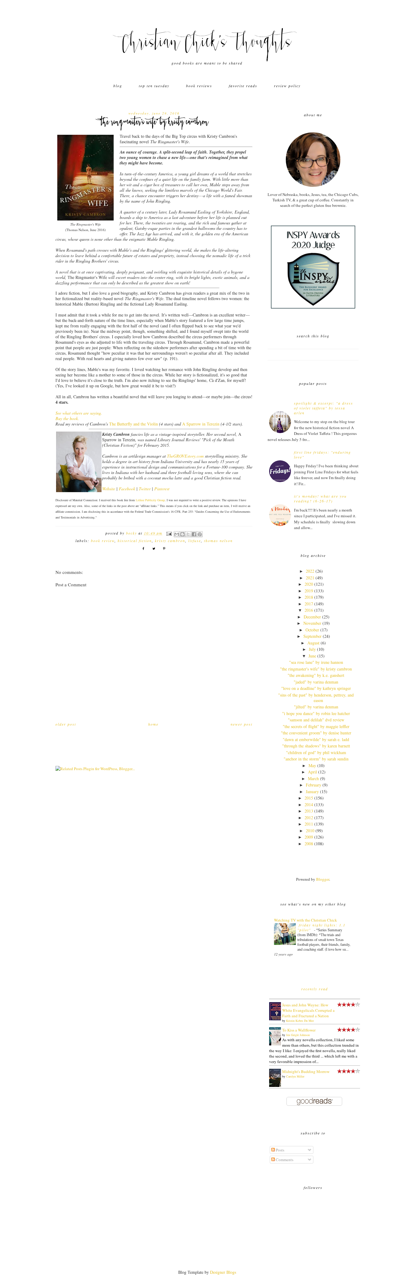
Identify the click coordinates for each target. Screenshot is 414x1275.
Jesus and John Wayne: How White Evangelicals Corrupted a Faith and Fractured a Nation (308, 1010)
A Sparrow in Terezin (200, 424)
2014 (309, 804)
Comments (284, 1159)
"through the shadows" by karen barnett (316, 746)
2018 (309, 597)
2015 (309, 798)
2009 (309, 837)
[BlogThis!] (182, 534)
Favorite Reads (243, 85)
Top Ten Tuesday (154, 85)
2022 (310, 571)
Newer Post (241, 724)
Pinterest (161, 489)
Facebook (127, 489)
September (312, 636)
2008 (309, 843)
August (313, 643)
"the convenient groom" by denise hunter (316, 733)
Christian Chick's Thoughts (207, 44)
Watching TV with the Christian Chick (305, 920)
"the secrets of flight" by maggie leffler (316, 726)
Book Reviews (199, 85)
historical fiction (135, 540)
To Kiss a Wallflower (299, 1030)
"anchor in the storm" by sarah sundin (316, 759)
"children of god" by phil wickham (316, 752)
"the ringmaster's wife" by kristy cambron (316, 669)
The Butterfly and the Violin (133, 424)
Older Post (65, 724)
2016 (309, 610)
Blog (117, 85)
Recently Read (314, 988)
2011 (309, 824)
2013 (309, 811)
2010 (310, 830)
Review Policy (287, 85)
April (312, 772)
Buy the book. (67, 418)
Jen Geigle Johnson (298, 1035)
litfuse (194, 540)
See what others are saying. (78, 413)
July (312, 649)
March (313, 778)
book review (103, 540)
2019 (309, 591)
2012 (309, 817)
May (312, 765)
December (312, 617)
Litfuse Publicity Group (150, 500)
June (312, 656)
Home (153, 724)
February (313, 785)
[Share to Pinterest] (200, 534)
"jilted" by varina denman (316, 707)
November (312, 623)
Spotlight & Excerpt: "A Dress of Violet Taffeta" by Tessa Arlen (323, 408)
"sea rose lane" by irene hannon (316, 662)
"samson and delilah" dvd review (316, 720)
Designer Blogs (223, 1272)
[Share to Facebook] (194, 534)
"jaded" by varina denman (316, 682)
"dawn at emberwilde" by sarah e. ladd (316, 739)
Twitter (145, 489)
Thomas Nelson (218, 540)
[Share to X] (188, 534)
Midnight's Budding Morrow (305, 1071)
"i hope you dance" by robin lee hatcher (316, 713)
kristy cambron (170, 540)
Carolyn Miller (295, 1076)
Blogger (322, 879)
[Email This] (177, 534)
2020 (309, 584)
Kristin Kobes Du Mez (300, 1020)
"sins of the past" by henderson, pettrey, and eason (316, 697)
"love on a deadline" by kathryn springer (316, 688)
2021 (310, 578)
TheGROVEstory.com (185, 456)
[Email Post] (169, 533)
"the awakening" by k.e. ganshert (316, 675)
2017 (309, 604)
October (312, 630)
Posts (279, 1150)
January (312, 791)
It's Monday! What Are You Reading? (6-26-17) (320, 498)
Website (108, 489)
